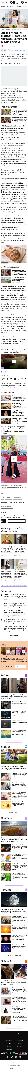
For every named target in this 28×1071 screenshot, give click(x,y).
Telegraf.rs (4, 2)
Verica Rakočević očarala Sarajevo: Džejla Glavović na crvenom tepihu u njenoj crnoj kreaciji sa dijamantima (13, 613)
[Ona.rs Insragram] (16, 1057)
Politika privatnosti (12, 1065)
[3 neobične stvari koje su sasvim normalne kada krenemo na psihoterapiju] (6, 786)
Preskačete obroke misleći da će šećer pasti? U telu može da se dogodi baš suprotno (13, 621)
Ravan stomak (17, 497)
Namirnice (21, 502)
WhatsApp (4, 388)
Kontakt (18, 1065)
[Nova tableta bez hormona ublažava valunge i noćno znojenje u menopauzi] (6, 777)
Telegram (17, 388)
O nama (4, 1062)
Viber (11, 388)
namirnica (10, 54)
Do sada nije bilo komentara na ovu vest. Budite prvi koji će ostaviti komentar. (12, 516)
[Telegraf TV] (20, 1057)
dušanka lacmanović (6, 506)
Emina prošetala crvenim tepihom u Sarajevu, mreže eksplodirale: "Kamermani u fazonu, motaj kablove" (14, 629)
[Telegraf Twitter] (11, 1057)
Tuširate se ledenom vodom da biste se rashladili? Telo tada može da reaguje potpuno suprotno (14, 605)
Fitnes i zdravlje (5, 29)
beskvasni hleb (13, 502)
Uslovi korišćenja (4, 488)
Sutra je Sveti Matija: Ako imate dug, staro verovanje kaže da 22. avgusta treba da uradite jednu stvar (13, 597)
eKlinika (5, 747)
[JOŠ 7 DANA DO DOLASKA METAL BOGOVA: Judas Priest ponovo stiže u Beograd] (6, 715)
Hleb (2, 497)
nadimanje (9, 497)
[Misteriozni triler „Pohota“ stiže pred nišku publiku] (6, 705)
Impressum (14, 1062)
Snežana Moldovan (8, 46)
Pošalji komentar (16, 521)
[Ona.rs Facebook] (7, 1057)
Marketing (9, 1062)
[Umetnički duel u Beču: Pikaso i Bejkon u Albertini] (6, 724)
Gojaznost (4, 502)
